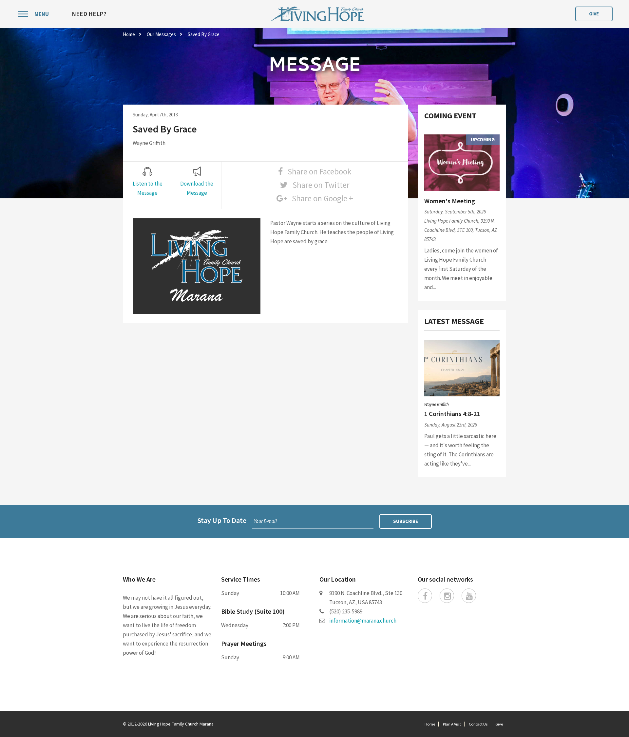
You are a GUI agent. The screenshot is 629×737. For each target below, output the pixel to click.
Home (129, 34)
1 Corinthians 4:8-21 (452, 413)
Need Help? (89, 14)
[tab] (147, 182)
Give (594, 13)
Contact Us (478, 724)
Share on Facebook (317, 171)
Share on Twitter (319, 185)
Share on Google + (320, 198)
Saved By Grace (203, 34)
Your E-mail (265, 521)
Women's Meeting (449, 201)
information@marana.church (362, 620)
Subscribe (405, 521)
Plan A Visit (452, 724)
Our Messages (161, 34)
